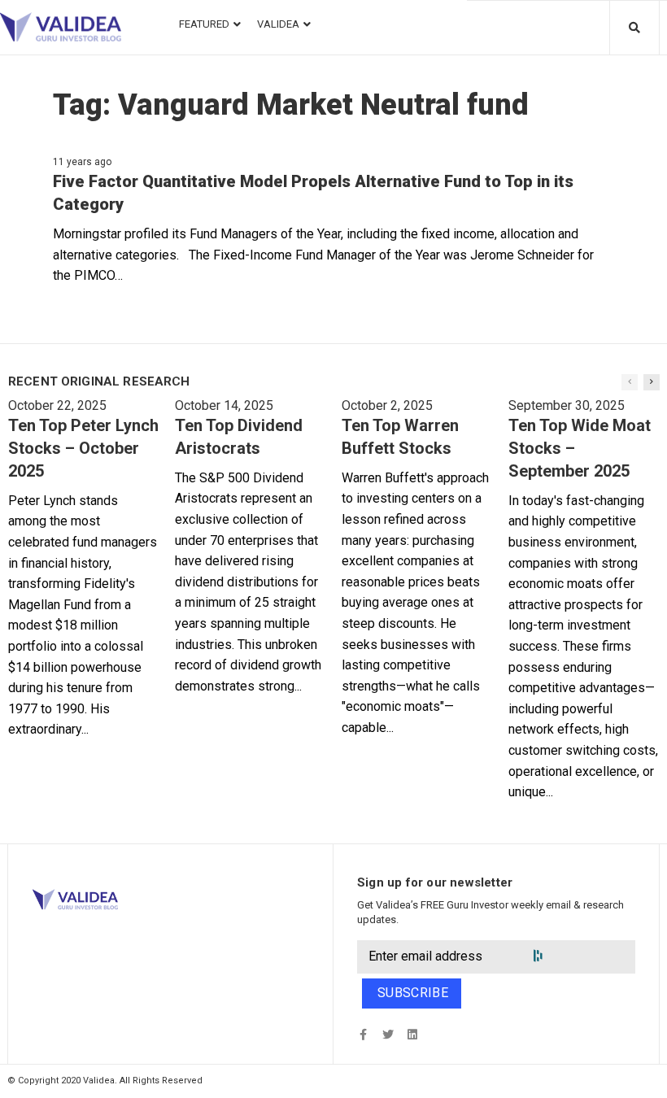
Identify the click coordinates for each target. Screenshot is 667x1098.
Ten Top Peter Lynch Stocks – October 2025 (83, 448)
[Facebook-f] (363, 1034)
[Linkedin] (412, 1034)
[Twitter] (387, 1034)
